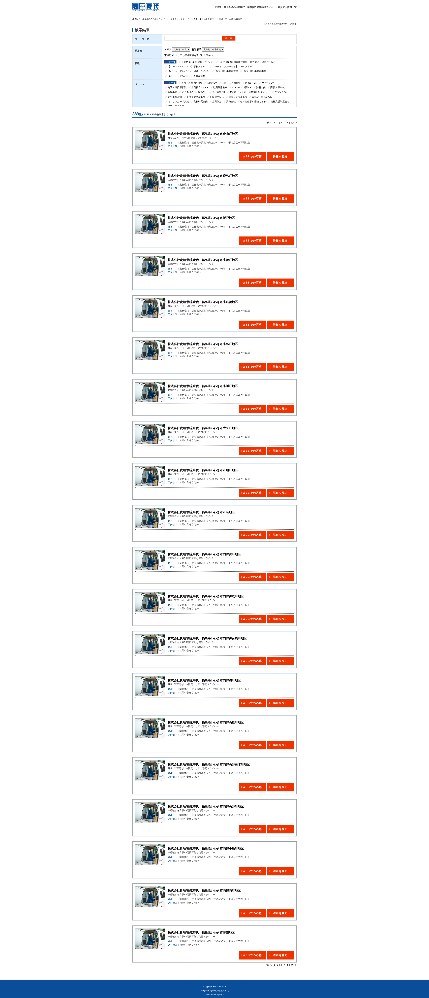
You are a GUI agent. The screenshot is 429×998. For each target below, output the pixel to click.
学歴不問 (172, 92)
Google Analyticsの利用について (214, 990)
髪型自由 (261, 87)
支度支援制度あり (196, 96)
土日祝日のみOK (200, 87)
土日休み (217, 101)
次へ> (294, 122)
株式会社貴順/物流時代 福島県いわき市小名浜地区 (203, 302)
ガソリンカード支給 (178, 101)
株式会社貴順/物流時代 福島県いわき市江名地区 (201, 512)
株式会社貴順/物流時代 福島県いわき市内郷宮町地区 (204, 554)
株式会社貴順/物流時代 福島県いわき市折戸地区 (201, 218)
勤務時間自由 (201, 101)
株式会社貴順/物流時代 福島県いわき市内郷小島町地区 (206, 848)
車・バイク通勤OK (242, 87)
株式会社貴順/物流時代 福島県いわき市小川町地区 (203, 386)
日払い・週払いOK (262, 96)
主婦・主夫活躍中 (231, 82)
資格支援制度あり (280, 101)
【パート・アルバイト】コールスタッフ (233, 66)
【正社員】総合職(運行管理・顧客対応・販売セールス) (248, 61)
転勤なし (202, 92)
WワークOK (268, 82)
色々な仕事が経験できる (253, 101)
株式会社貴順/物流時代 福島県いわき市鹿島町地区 (203, 176)
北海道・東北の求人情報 (203, 19)
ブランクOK (280, 92)
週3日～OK (251, 82)
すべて (172, 61)
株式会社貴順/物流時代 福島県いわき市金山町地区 (203, 133)
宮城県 (284, 23)
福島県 (292, 23)
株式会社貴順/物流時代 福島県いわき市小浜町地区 (203, 260)
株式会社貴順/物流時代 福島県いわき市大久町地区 (203, 428)
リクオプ (220, 994)
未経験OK (212, 82)
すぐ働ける (188, 92)
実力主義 (231, 101)
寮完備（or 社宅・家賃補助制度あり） (249, 92)
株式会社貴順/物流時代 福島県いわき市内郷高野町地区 (206, 806)
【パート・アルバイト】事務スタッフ (188, 66)
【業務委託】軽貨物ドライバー (197, 61)
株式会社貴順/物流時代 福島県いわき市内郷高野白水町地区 (209, 764)
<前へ (269, 122)
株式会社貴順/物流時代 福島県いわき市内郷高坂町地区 (206, 722)
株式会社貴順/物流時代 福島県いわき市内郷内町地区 (204, 890)
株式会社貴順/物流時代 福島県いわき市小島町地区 (203, 344)
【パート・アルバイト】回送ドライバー (189, 71)
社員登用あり (220, 87)
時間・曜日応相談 (177, 87)
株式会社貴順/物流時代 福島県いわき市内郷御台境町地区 (207, 638)
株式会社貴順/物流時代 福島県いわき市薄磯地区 (201, 932)
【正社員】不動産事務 (254, 71)
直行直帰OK (218, 92)
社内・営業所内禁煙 (191, 82)
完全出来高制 (175, 96)
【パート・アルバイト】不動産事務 (186, 76)
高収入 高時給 (277, 87)
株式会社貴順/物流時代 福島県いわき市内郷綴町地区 (204, 680)
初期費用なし (217, 96)
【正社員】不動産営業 (226, 71)
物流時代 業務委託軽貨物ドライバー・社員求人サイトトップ (160, 19)
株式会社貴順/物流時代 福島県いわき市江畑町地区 (203, 470)
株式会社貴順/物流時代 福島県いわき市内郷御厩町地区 (206, 596)
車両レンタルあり (238, 96)
